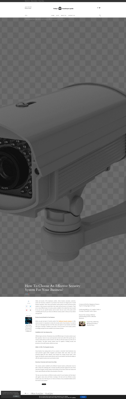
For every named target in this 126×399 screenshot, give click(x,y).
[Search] (100, 16)
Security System (49, 394)
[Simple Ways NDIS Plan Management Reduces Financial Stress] (82, 323)
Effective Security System (37, 394)
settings (74, 397)
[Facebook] (26, 306)
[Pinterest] (26, 310)
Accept (16, 396)
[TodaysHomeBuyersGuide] (63, 7)
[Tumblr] (30, 310)
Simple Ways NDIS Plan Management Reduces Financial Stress (93, 323)
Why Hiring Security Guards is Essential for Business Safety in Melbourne (28, 328)
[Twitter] (30, 306)
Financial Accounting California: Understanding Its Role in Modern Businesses (87, 316)
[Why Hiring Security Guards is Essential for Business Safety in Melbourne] (28, 320)
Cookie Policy (16, 393)
